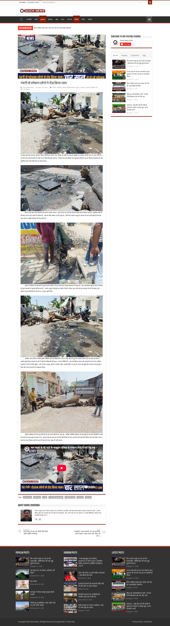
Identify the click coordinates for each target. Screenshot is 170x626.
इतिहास (50, 19)
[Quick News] (32, 10)
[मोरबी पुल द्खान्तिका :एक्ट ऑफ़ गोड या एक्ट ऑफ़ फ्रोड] (22, 606)
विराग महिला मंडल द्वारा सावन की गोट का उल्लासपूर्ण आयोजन (52, 28)
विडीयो (76, 19)
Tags (144, 55)
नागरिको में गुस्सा (70, 497)
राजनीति (28, 19)
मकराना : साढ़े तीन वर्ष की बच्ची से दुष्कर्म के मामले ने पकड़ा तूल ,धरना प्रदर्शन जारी (137, 107)
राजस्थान (88, 87)
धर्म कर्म (69, 19)
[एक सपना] (22, 584)
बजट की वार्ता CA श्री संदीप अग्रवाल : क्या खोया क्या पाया (91, 574)
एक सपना (33, 581)
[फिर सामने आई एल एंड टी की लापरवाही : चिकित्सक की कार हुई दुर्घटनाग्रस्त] (22, 561)
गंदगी (45, 497)
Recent (115, 55)
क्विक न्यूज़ (37, 497)
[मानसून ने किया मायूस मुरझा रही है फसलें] (22, 595)
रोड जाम (88, 497)
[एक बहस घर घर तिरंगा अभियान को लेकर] (22, 573)
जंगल (62, 19)
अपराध (54, 87)
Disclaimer (148, 622)
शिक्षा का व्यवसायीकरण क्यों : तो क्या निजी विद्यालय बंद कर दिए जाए (138, 594)
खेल (57, 19)
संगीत (83, 19)
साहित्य (90, 19)
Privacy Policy (137, 622)
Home (21, 19)
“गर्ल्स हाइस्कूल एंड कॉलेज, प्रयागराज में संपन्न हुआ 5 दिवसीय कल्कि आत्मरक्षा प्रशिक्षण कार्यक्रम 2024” (90, 562)
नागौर (36, 19)
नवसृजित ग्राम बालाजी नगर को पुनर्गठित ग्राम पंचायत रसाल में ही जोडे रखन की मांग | (87, 533)
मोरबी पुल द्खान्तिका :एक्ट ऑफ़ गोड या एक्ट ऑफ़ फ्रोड (42, 604)
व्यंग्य (96, 87)
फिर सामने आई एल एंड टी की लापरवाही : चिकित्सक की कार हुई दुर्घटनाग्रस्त (41, 561)
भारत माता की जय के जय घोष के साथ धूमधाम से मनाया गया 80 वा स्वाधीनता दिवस (138, 74)
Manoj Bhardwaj (28, 87)
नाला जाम (80, 497)
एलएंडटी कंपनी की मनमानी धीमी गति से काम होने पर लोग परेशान (91, 584)
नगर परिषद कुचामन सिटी (56, 497)
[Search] (150, 2)
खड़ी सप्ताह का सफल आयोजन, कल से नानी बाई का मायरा (91, 606)
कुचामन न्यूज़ (27, 497)
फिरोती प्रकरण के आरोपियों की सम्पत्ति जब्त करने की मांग (89, 595)
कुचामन (43, 19)
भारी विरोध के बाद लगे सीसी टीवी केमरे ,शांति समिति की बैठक (35, 532)
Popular (124, 55)
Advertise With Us (49, 2)
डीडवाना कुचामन (71, 87)
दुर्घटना (77, 87)
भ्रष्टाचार (82, 87)
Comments (135, 55)
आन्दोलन (59, 87)
